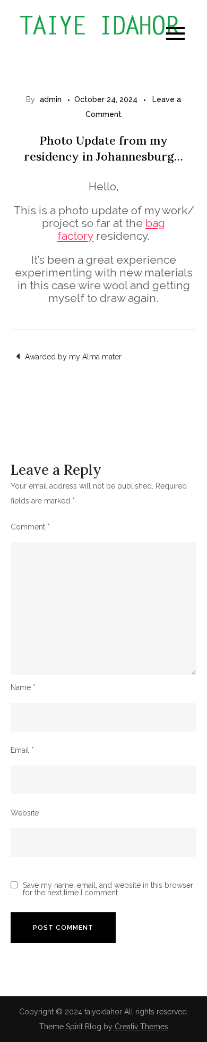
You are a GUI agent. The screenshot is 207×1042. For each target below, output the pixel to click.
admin (51, 99)
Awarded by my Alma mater (73, 356)
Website (25, 813)
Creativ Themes (141, 1026)
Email (22, 750)
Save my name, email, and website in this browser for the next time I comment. (108, 888)
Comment (30, 527)
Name (23, 687)
